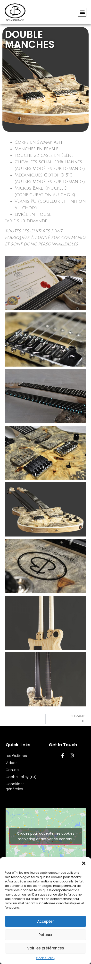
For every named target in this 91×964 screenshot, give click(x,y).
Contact (13, 769)
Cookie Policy (45, 958)
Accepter (45, 921)
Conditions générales (15, 786)
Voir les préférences (45, 948)
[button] (83, 863)
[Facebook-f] (62, 755)
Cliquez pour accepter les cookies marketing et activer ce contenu (45, 836)
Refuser (46, 934)
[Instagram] (72, 755)
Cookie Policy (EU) (21, 776)
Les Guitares (16, 755)
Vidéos (11, 762)
